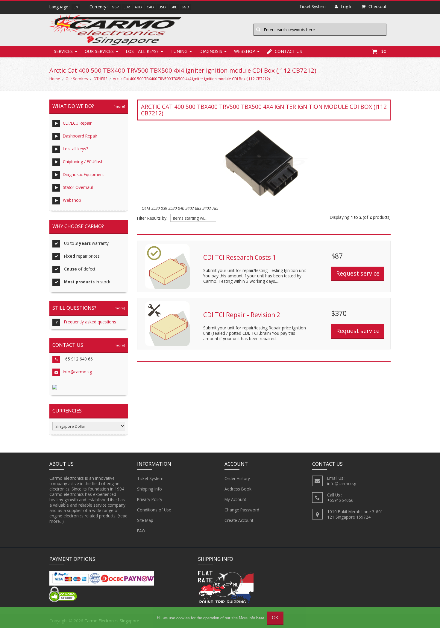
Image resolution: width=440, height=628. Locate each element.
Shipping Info (149, 489)
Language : (59, 7)
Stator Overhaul (78, 187)
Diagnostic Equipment (83, 174)
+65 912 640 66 (78, 359)
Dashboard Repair (80, 136)
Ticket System (150, 478)
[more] (118, 106)
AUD (138, 7)
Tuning (179, 51)
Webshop (244, 51)
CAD (150, 7)
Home (54, 78)
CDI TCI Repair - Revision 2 (241, 315)
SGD (185, 7)
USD (162, 7)
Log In (347, 6)
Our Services (99, 51)
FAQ (141, 531)
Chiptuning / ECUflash (83, 161)
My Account (235, 499)
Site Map (145, 520)
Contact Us (288, 51)
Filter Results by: (152, 218)
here (260, 618)
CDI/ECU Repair (77, 123)
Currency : (98, 7)
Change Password (241, 510)
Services (63, 51)
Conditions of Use (154, 510)
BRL (174, 7)
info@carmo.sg (77, 372)
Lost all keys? (142, 51)
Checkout (377, 6)
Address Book (237, 489)
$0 (383, 51)
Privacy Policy (149, 499)
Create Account (238, 520)
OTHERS (100, 78)
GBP (115, 7)
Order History (237, 478)
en (76, 7)
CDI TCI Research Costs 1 (239, 257)
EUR (127, 7)
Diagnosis (210, 51)
